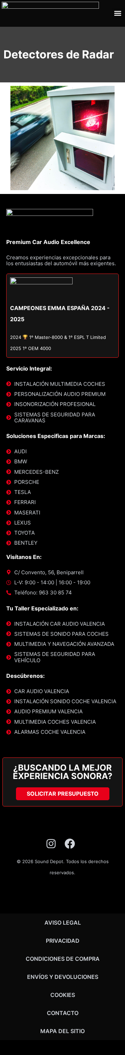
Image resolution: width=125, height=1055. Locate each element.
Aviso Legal (62, 922)
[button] (117, 13)
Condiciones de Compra (63, 958)
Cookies (62, 994)
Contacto (62, 1012)
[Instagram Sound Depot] (53, 843)
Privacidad (63, 940)
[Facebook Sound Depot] (72, 843)
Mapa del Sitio (62, 1031)
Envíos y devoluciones (62, 976)
